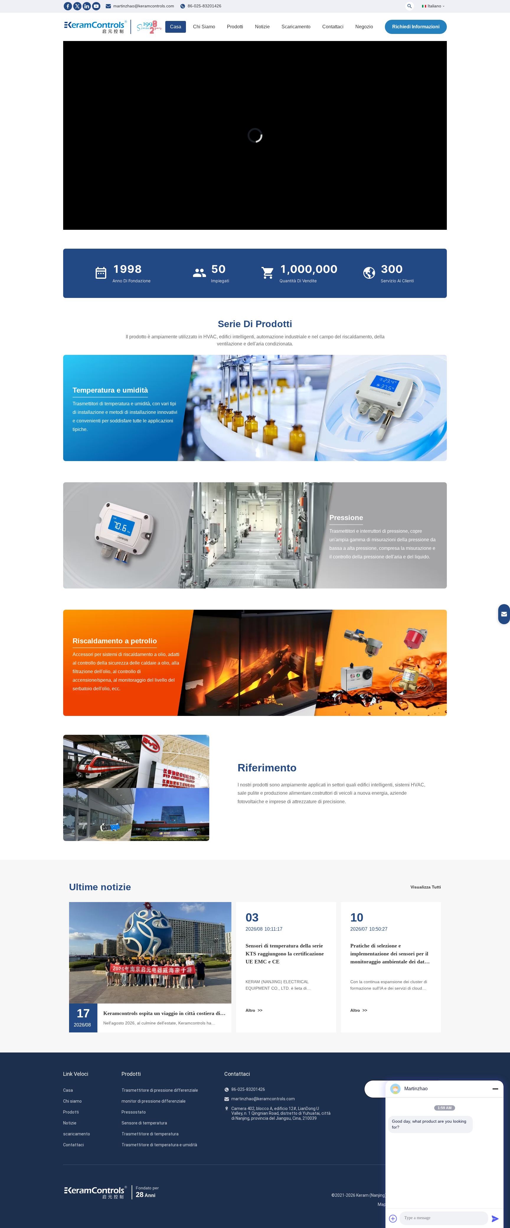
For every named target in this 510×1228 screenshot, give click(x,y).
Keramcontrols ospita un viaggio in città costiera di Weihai (161, 1013)
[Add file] (393, 1218)
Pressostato (134, 1112)
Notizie (262, 26)
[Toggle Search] (409, 6)
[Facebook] (68, 6)
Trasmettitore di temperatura (150, 1134)
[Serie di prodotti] (255, 408)
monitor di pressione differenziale (154, 1101)
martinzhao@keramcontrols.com (143, 6)
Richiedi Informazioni (415, 26)
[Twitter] (77, 6)
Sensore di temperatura (144, 1123)
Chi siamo (204, 26)
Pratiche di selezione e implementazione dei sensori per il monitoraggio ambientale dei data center (389, 954)
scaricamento (296, 26)
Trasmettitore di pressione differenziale (160, 1090)
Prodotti (235, 26)
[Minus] (495, 1088)
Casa (175, 26)
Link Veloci (75, 1074)
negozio (364, 26)
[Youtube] (96, 6)
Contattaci (333, 26)
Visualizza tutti (426, 887)
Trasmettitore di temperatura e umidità (159, 1144)
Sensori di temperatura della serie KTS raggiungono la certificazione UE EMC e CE (285, 954)
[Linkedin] (87, 6)
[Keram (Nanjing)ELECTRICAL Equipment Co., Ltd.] (95, 27)
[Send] (495, 1218)
